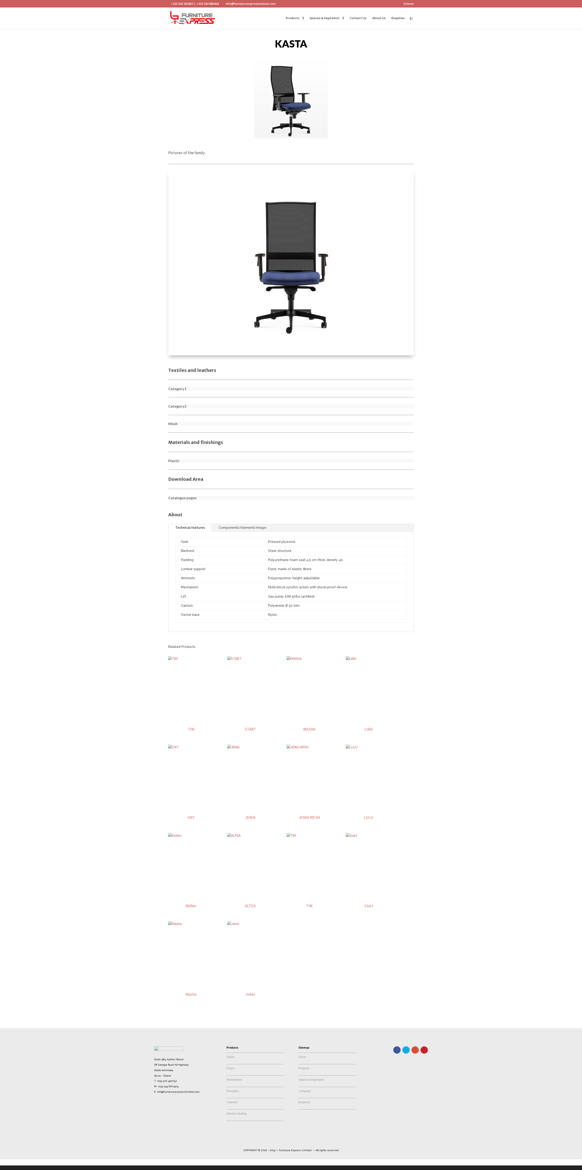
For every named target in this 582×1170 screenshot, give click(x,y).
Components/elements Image (242, 527)
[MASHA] (309, 690)
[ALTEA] (250, 867)
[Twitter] (406, 1050)
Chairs (230, 1068)
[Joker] (250, 955)
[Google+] (415, 1050)
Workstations (234, 1079)
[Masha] (191, 955)
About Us (379, 18)
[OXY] (191, 779)
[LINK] (368, 690)
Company (305, 1091)
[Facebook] (397, 1050)
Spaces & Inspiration (324, 18)
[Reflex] (191, 867)
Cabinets (232, 1102)
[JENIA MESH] (309, 779)
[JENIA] (250, 779)
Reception (232, 1091)
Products (292, 18)
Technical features (190, 527)
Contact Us (358, 18)
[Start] (368, 867)
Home (302, 1057)
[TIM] (191, 690)
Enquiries (398, 18)
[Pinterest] (424, 1050)
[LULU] (368, 779)
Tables (230, 1057)
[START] (250, 690)
